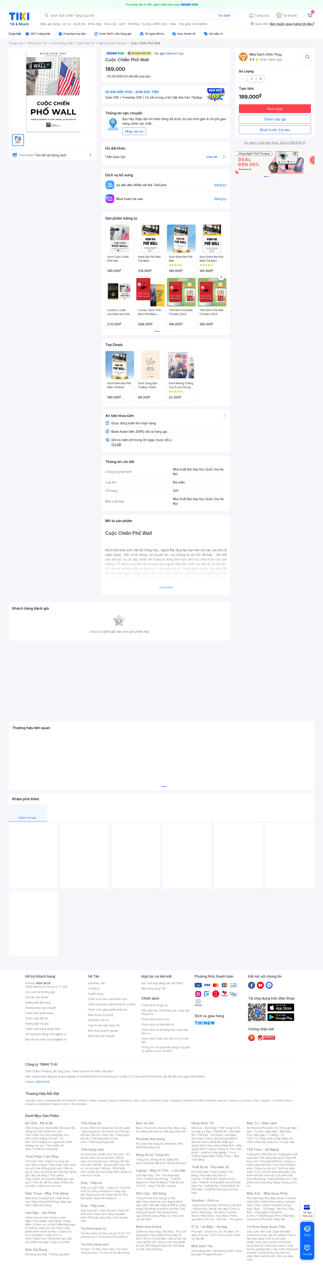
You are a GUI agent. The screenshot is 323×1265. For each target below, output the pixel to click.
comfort (277, 1100)
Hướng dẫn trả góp (37, 1023)
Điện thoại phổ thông (45, 1201)
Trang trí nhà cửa (146, 1198)
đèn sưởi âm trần (264, 1256)
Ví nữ (121, 1233)
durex (113, 1100)
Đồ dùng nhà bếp (36, 1254)
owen (92, 1100)
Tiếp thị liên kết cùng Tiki (104, 1025)
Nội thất (154, 1205)
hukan (56, 1104)
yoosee (246, 1100)
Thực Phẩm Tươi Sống (41, 1156)
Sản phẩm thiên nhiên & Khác (47, 1229)
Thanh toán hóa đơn (204, 1205)
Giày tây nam (108, 1210)
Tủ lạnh (259, 1131)
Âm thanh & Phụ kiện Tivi (262, 1128)
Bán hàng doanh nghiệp (103, 1030)
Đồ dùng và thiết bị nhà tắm (162, 1208)
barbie (82, 1100)
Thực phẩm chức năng (46, 1221)
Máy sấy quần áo (266, 1142)
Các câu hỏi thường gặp (40, 992)
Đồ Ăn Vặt (150, 1242)
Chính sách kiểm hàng (39, 1013)
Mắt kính (170, 1143)
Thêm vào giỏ (274, 119)
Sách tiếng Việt (200, 1250)
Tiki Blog (93, 988)
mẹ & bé (79, 24)
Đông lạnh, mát (52, 1168)
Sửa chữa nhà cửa (154, 1201)
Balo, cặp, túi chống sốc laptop (161, 1129)
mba (173, 24)
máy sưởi (252, 1231)
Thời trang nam (92, 1149)
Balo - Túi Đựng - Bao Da (270, 1208)
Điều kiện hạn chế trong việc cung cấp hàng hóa (165, 1012)
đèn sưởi (265, 1231)
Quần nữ (107, 1128)
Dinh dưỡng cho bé (45, 1138)
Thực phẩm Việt (58, 1164)
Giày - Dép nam (93, 1205)
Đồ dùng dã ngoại (272, 1157)
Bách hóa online (210, 1145)
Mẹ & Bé (215, 1142)
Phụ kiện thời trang (150, 1139)
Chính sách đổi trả (36, 1018)
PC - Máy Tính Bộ (153, 1186)
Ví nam (85, 1249)
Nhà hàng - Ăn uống (212, 1212)
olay (256, 1100)
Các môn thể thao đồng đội (272, 1171)
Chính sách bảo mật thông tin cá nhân (112, 1004)
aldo (166, 1100)
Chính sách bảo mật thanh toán (107, 999)
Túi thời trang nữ (93, 1228)
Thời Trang (225, 1128)
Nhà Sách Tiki (202, 1246)
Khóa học (225, 1205)
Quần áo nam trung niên (103, 1171)
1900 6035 (43, 1081)
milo (143, 1100)
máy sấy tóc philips (274, 1235)
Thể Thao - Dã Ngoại (263, 1149)
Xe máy (203, 1235)
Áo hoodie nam (98, 1161)
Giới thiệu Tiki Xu (98, 1020)
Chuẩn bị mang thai (45, 1149)
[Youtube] (260, 985)
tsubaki (82, 1104)
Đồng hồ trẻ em (177, 1163)
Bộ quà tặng (154, 1249)
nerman (211, 1100)
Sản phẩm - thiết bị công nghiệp (216, 1150)
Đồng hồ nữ (158, 1159)
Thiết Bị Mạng (158, 1182)
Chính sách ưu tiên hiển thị (157, 1024)
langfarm (44, 1104)
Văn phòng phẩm (223, 1250)
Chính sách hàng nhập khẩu (42, 1029)
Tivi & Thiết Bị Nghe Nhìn (213, 1154)
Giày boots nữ (95, 1194)
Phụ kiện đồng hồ (154, 1163)
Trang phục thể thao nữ (261, 1154)
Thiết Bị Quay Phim (269, 1215)
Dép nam (100, 1214)
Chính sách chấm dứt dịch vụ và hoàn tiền (165, 1040)
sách (122, 24)
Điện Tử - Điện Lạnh (262, 1123)
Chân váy (107, 1135)
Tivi (256, 1138)
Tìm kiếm (224, 15)
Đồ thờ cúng (150, 1215)
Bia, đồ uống (39, 1175)
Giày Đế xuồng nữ (105, 1198)
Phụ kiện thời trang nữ (149, 1143)
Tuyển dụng (95, 993)
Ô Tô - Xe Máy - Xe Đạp (209, 1227)
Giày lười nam (89, 1210)
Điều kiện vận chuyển (101, 1036)
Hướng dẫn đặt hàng (38, 1002)
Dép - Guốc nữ (108, 1187)
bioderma (125, 1100)
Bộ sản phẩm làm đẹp (48, 1240)
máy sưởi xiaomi (275, 1245)
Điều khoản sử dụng (100, 1014)
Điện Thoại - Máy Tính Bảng (46, 1193)
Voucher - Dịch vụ (205, 1200)
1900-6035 (43, 983)
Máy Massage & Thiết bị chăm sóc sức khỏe (50, 1226)
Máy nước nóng (270, 1138)
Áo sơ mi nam (105, 1157)
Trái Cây (30, 1161)
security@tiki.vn (56, 1039)
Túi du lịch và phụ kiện (158, 1128)
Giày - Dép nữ (91, 1183)
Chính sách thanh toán (155, 1019)
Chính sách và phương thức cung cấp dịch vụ (164, 1031)
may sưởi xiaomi (266, 1242)
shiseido (30, 1104)
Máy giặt (259, 1135)
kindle (200, 1100)
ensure (102, 1100)
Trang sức (142, 1159)
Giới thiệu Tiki (96, 983)
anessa (234, 1100)
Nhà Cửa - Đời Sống (151, 1193)
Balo (139, 1128)
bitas (288, 1100)
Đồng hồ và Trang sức (152, 1155)
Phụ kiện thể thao (272, 1161)
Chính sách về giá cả (154, 1005)
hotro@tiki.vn (57, 1034)
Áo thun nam (88, 1154)
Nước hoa (40, 1238)
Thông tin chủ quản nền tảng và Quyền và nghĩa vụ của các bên (165, 1049)
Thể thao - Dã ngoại (209, 1135)
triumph (175, 1100)
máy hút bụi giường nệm (270, 1247)
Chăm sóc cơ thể (44, 1224)
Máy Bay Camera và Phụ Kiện (270, 1217)
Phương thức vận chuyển (40, 1007)
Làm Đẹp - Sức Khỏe (40, 1213)
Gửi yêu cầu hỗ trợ (36, 997)
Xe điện (228, 1231)
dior (40, 1100)
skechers (155, 1100)
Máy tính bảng (43, 1205)
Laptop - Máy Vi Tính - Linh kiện (161, 1170)
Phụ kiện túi (120, 1236)
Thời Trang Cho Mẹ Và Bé (41, 1128)
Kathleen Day (174, 53)
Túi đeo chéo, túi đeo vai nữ (98, 1233)
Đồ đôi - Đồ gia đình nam (109, 1164)
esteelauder (53, 1100)
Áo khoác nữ (110, 1131)
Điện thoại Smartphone (39, 1198)
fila (73, 1104)
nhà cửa (110, 24)
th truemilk (69, 1100)
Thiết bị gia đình (59, 1254)
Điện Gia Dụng (36, 1249)
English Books (213, 1254)
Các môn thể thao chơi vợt (271, 1173)
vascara (30, 1100)
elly (136, 1100)
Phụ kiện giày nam (99, 1217)
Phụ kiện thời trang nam (159, 1145)
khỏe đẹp (95, 24)
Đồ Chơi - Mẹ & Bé (39, 1123)
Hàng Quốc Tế (202, 1123)
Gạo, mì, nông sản (45, 1171)
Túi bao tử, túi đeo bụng (114, 1252)
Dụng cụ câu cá (265, 1168)
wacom (222, 1100)
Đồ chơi (64, 1128)
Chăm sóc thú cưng (148, 1231)
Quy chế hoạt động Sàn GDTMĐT (162, 983)
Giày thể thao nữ (278, 1178)
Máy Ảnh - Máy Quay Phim (267, 1193)
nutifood (188, 1100)
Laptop (171, 1186)
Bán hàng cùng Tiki (153, 988)
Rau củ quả (39, 1164)
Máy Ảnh (279, 1219)
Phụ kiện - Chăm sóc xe (206, 1231)
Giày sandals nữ (102, 1191)
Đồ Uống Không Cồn (159, 1245)
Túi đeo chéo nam (102, 1249)
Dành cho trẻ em (44, 1178)
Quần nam (105, 1154)
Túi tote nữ (104, 1236)
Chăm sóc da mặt (36, 1217)
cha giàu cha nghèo (193, 24)
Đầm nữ (95, 1128)
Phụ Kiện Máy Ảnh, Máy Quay (265, 1198)
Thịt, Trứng (45, 1161)
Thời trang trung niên (101, 1142)
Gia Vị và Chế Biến (154, 1238)
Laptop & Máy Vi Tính (221, 1149)
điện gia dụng (50, 24)
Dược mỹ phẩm (60, 1242)
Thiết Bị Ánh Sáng (271, 1201)
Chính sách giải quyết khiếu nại (107, 1009)
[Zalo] (269, 985)
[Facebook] (251, 985)
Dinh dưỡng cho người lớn (48, 1142)
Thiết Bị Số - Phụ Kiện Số (210, 1167)
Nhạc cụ (165, 1215)
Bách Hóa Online (149, 1227)
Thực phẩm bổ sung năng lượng (272, 1180)
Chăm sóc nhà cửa (49, 1186)
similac (265, 1100)
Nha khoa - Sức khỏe (214, 1215)
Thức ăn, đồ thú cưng (45, 1182)
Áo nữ (84, 1128)
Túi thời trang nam (95, 1244)
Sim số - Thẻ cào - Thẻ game (223, 1219)
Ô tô (213, 1235)
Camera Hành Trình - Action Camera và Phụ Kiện (271, 1205)
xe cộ (67, 24)
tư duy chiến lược (154, 24)
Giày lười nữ (113, 1194)
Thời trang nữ (91, 1123)
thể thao (134, 24)
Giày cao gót (89, 1187)
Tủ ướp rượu (286, 1142)
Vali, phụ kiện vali (175, 1131)
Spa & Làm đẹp (218, 1208)
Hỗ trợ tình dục (57, 1238)
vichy (65, 1104)
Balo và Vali (145, 1123)
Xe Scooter (225, 1235)
